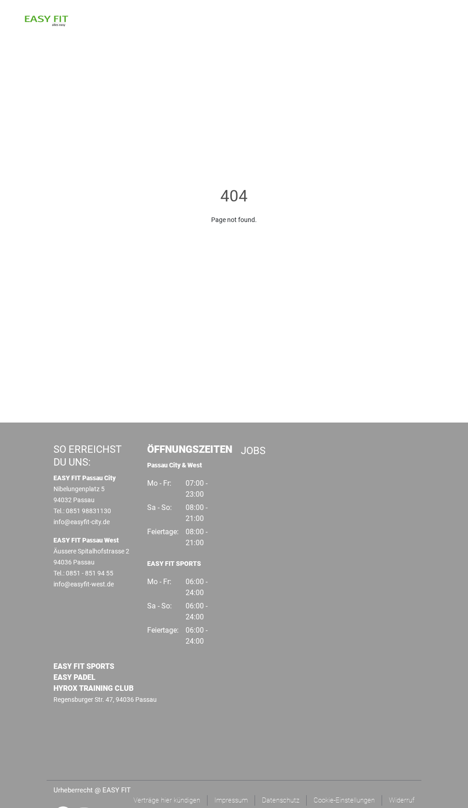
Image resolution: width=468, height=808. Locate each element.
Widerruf (402, 800)
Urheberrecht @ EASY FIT (92, 790)
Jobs (253, 450)
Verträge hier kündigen (166, 800)
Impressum (231, 800)
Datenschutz (280, 800)
